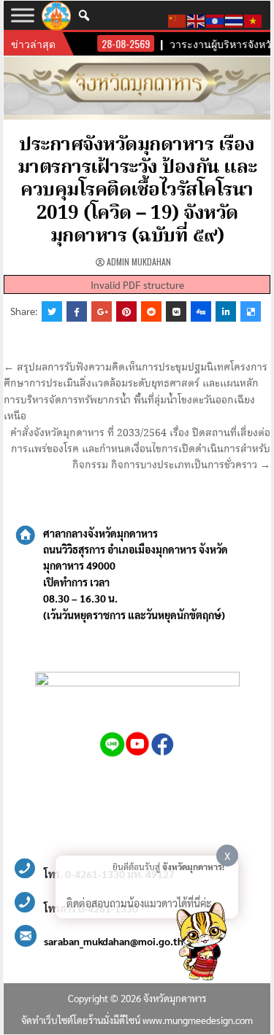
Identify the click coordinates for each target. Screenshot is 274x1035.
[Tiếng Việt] (253, 19)
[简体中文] (177, 19)
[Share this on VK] (176, 311)
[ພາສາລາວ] (215, 19)
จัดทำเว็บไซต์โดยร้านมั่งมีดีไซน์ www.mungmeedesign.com (137, 1020)
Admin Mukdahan (139, 261)
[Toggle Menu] (22, 15)
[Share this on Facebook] (76, 311)
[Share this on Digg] (201, 311)
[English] (196, 19)
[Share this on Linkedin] (226, 311)
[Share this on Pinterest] (126, 311)
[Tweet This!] (52, 311)
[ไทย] (234, 19)
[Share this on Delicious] (250, 311)
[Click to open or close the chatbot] (200, 944)
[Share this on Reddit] (151, 311)
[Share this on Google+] (101, 311)
